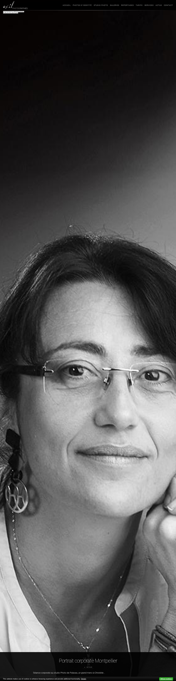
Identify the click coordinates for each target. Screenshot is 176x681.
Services (149, 5)
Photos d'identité (82, 5)
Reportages (127, 5)
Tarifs (139, 5)
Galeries (114, 5)
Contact (168, 5)
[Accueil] (15, 5)
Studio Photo (101, 5)
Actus (159, 5)
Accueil (67, 5)
